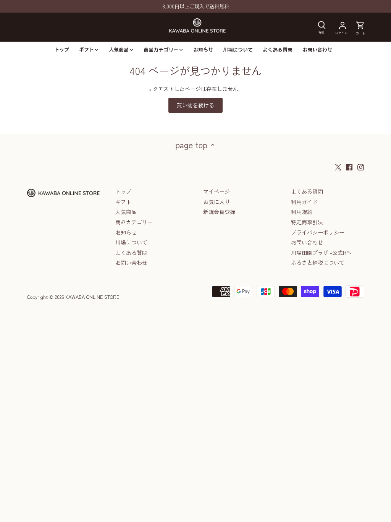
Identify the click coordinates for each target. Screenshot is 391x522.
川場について (131, 242)
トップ (123, 191)
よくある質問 (131, 252)
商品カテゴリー (134, 222)
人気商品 (126, 212)
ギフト (123, 202)
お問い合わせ (131, 262)
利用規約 (301, 212)
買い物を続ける (195, 105)
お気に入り (216, 202)
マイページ (216, 191)
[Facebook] (349, 166)
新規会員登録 (219, 212)
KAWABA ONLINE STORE (92, 296)
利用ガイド (304, 202)
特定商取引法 (307, 222)
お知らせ (126, 232)
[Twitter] (338, 166)
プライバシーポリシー (317, 232)
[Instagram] (360, 166)
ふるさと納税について (317, 262)
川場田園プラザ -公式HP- (321, 252)
